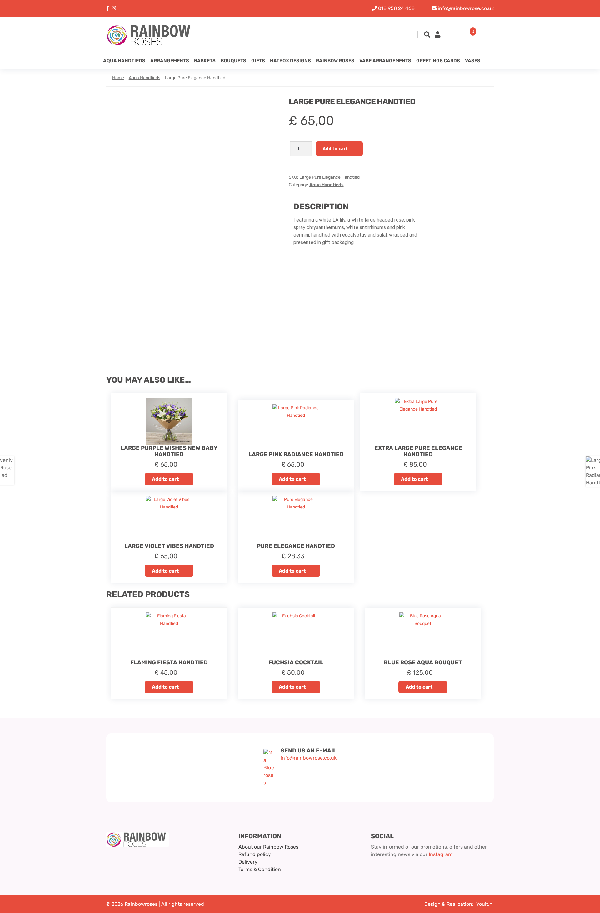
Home (118, 77)
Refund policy (254, 854)
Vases (472, 61)
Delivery (248, 862)
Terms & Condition (259, 869)
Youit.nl (485, 904)
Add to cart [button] (165, 479)
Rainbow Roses (335, 61)
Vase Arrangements (385, 61)
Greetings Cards (438, 61)
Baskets (205, 61)
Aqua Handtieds (124, 61)
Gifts (258, 61)
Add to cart (335, 148)
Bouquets (233, 61)
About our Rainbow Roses (268, 847)
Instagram (440, 854)
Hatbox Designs (290, 61)
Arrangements (169, 61)
